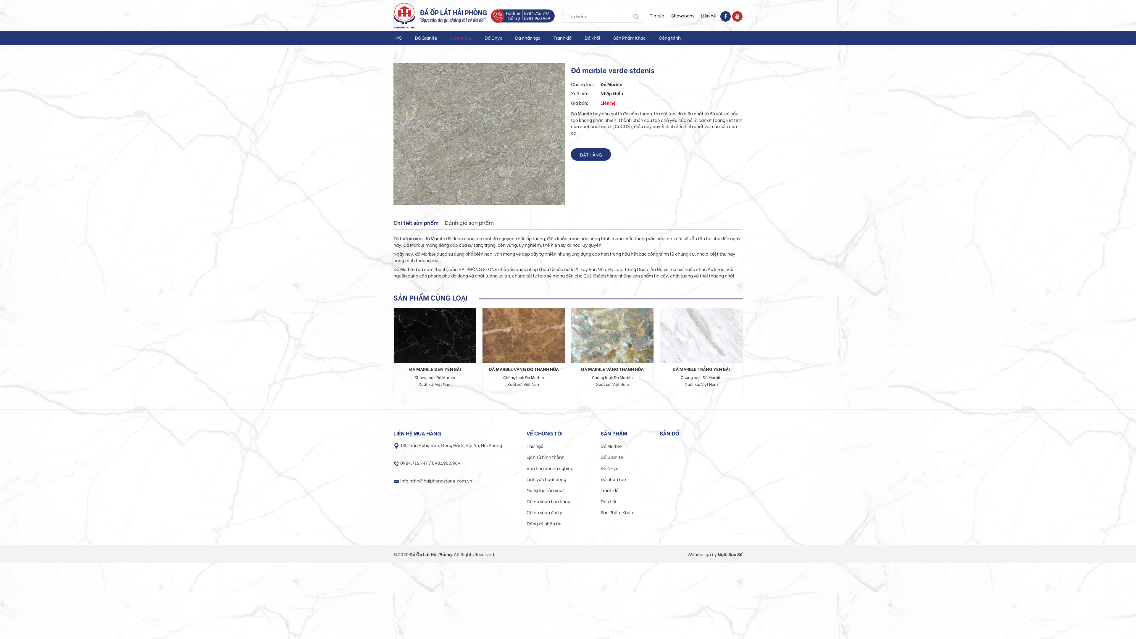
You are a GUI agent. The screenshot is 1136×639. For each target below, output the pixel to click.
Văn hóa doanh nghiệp (550, 468)
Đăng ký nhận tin (544, 523)
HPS (397, 37)
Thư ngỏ (535, 446)
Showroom (682, 15)
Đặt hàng (591, 154)
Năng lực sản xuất (545, 490)
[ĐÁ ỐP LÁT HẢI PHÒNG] (404, 15)
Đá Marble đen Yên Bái (435, 369)
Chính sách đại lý (544, 512)
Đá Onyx (493, 37)
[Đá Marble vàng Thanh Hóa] (612, 334)
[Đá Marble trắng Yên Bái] (701, 334)
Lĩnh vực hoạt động (546, 479)
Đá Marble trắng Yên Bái (701, 369)
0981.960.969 (537, 18)
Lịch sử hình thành (545, 457)
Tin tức (657, 15)
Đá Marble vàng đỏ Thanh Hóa (524, 369)
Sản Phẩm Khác (629, 37)
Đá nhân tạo (527, 37)
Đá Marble (461, 37)
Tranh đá (563, 37)
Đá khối (592, 37)
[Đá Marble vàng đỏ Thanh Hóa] (524, 334)
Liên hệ (708, 15)
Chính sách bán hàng (548, 501)
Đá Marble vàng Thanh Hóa (612, 369)
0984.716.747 (536, 13)
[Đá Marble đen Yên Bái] (435, 334)
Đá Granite (426, 37)
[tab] (416, 223)
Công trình (670, 37)
